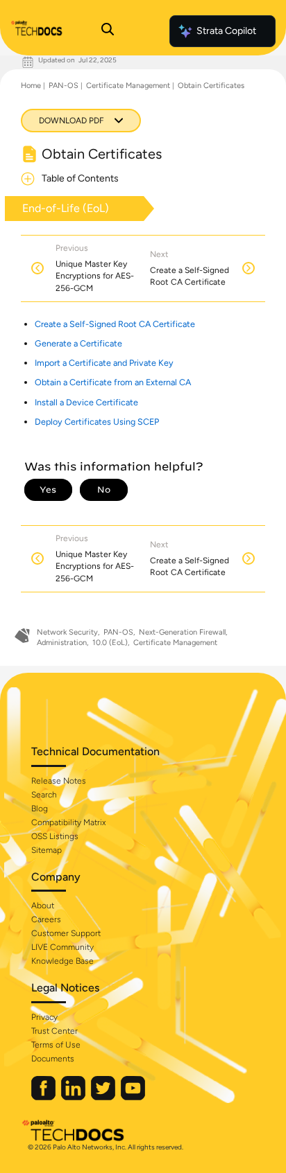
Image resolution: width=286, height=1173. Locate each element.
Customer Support (66, 933)
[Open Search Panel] (107, 31)
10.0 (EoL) (110, 642)
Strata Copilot (226, 31)
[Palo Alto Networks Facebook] (44, 1097)
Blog (39, 808)
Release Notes (58, 781)
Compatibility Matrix (68, 822)
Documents (52, 1059)
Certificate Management (128, 85)
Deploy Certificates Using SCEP (97, 421)
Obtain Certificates (211, 85)
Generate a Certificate (78, 343)
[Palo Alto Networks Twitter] (104, 1097)
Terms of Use (56, 1045)
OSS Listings (54, 836)
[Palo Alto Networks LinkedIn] (74, 1097)
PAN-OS (63, 85)
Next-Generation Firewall (182, 632)
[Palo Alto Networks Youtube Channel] (133, 1097)
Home (31, 85)
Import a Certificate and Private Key (104, 363)
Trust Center (54, 1031)
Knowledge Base (62, 961)
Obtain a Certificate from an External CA (113, 382)
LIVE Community (62, 947)
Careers (46, 919)
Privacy (44, 1017)
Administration (62, 642)
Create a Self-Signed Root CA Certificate (115, 324)
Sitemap (46, 850)
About (42, 905)
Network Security (67, 632)
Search (44, 795)
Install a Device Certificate (86, 402)
